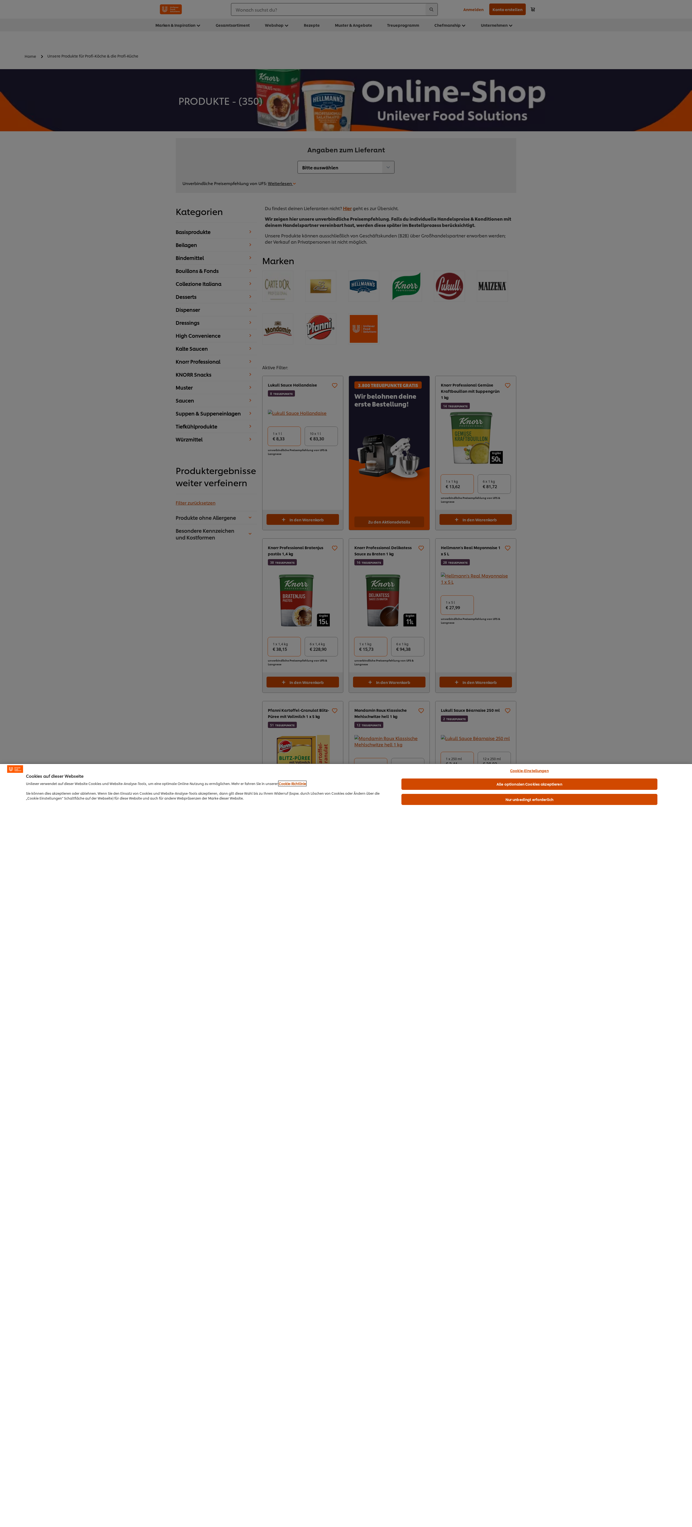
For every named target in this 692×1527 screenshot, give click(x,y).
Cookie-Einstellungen (529, 770)
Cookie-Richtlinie (292, 783)
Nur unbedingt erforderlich (529, 799)
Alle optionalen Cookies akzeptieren (529, 783)
